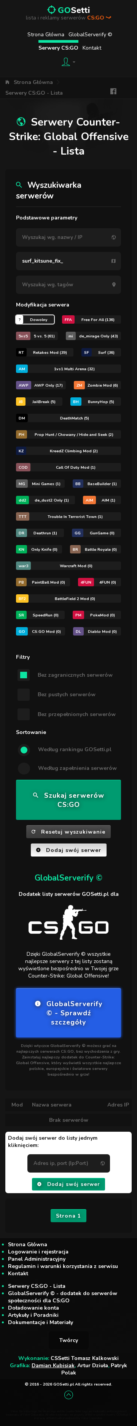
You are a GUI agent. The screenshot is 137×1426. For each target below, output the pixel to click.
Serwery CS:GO (58, 48)
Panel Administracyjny (36, 1259)
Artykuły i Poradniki (33, 1315)
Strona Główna (45, 34)
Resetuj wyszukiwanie (73, 832)
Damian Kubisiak (53, 1365)
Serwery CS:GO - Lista (34, 93)
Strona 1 (68, 1216)
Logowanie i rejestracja (38, 1251)
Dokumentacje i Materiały (40, 1322)
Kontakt (92, 48)
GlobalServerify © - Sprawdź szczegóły (74, 1013)
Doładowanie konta (33, 1307)
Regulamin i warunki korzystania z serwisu (63, 1266)
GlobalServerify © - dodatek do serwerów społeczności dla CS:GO (62, 1297)
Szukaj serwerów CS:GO (74, 800)
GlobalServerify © (90, 34)
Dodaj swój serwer (73, 850)
